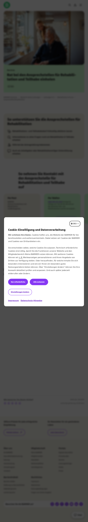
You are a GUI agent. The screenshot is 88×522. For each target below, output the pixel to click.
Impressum (13, 300)
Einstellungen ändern (20, 292)
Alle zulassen (39, 282)
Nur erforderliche (18, 282)
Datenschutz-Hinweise (31, 300)
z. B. (21, 257)
